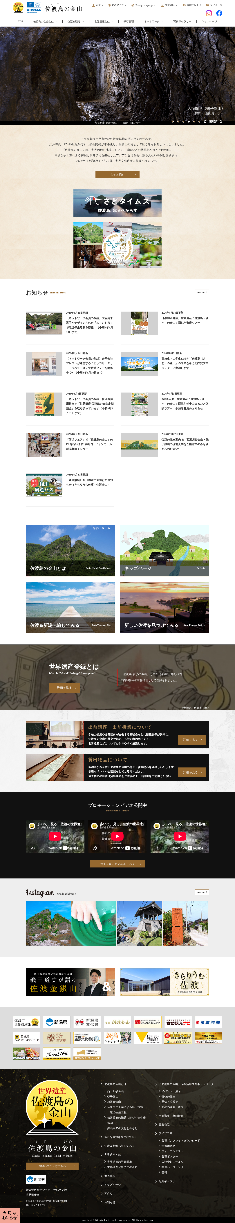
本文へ (99, 5)
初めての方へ (119, 5)
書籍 (164, 1172)
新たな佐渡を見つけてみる (120, 1137)
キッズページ (209, 21)
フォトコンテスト (173, 1151)
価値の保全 (168, 1096)
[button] (173, 122)
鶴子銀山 (112, 1096)
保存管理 (129, 21)
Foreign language (144, 5)
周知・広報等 (170, 1101)
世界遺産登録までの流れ (122, 1167)
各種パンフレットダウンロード (181, 1140)
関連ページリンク (173, 1167)
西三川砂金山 (115, 1091)
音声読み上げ (194, 5)
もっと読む (117, 174)
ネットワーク (152, 21)
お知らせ (109, 1202)
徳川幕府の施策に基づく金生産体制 (126, 1120)
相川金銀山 (114, 1101)
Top (20, 21)
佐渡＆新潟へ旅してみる (119, 1145)
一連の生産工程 (116, 1112)
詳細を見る (64, 687)
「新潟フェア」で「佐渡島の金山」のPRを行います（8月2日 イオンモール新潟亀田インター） (89, 444)
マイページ (216, 5)
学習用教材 (168, 1145)
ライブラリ (165, 1133)
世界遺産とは (102, 21)
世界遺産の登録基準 (119, 1161)
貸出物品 (164, 1124)
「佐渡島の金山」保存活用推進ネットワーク (186, 1084)
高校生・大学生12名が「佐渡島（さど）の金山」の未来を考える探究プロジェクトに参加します (185, 363)
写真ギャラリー (182, 21)
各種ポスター (170, 1156)
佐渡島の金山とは (43, 21)
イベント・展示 (171, 1091)
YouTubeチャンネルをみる (117, 863)
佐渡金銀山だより (173, 1161)
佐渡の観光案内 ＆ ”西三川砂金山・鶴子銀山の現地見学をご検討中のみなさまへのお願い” (185, 444)
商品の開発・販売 (173, 1107)
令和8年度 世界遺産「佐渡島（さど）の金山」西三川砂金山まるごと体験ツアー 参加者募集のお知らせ (185, 404)
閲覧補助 (170, 5)
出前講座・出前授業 (171, 1115)
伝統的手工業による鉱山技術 (125, 1107)
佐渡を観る (74, 21)
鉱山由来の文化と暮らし (122, 1128)
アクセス (109, 1193)
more (201, 292)
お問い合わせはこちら (52, 1166)
